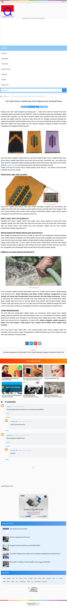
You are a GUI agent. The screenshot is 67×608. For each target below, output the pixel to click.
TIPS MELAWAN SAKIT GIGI (51, 378)
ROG (4, 581)
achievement (37, 581)
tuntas (8, 406)
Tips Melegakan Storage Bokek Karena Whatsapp (10, 379)
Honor (25, 578)
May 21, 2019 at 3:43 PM (24, 450)
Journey (30, 578)
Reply (8, 413)
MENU (63, 1)
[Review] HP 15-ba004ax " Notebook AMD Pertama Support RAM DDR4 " (30, 562)
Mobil (39, 578)
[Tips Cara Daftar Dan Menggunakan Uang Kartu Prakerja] (12, 388)
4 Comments (43, 106)
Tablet (28, 581)
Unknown (9, 435)
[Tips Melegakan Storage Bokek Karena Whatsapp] (12, 371)
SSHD (12, 581)
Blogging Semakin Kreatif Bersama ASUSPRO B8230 (25, 545)
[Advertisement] (34, 31)
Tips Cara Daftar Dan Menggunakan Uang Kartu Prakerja (11, 396)
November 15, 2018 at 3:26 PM (20, 435)
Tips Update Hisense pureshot (18, 529)
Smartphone (23, 581)
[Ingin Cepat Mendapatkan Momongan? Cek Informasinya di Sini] (54, 388)
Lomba (35, 578)
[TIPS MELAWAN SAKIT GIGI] (54, 371)
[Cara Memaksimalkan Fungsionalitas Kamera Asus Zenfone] (33, 388)
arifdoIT (13, 421)
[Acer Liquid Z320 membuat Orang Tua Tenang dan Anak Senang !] (33, 371)
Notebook (48, 578)
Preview (61, 578)
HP (16, 578)
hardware (44, 581)
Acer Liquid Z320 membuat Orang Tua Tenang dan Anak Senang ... (32, 379)
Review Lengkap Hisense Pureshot (20, 537)
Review (8, 581)
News (43, 578)
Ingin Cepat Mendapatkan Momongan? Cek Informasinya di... (53, 396)
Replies (8, 417)
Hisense (21, 578)
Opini (53, 578)
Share (17, 581)
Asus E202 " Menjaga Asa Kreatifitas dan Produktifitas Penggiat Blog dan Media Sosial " (35, 553)
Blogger (37, 605)
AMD (4, 578)
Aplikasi (9, 578)
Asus (13, 578)
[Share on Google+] (35, 343)
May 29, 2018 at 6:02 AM (24, 421)
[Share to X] (31, 343)
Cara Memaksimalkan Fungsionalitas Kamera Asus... (31, 396)
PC (57, 578)
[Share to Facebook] (27, 343)
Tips (38, 106)
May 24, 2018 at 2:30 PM (17, 406)
